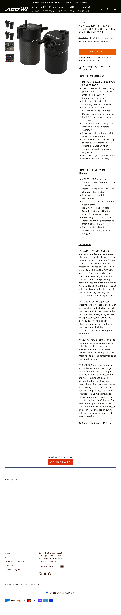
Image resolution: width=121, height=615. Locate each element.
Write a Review (62, 463)
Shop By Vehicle (52, 7)
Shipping (82, 41)
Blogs (35, 11)
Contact (83, 11)
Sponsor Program (12, 569)
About (62, 11)
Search (8, 557)
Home (33, 7)
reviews (48, 11)
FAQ (72, 11)
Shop (74, 7)
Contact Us (10, 565)
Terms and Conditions (14, 561)
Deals (87, 7)
